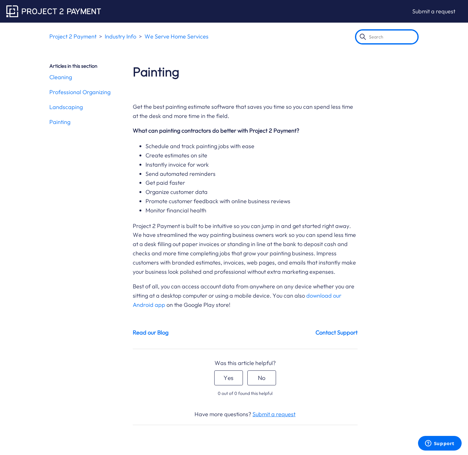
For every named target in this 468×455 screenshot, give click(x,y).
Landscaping (66, 107)
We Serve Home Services (177, 36)
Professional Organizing (79, 92)
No (262, 378)
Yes (228, 378)
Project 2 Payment (72, 36)
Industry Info (120, 36)
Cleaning (60, 77)
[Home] (53, 11)
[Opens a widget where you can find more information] (440, 444)
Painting (59, 122)
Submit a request (433, 11)
